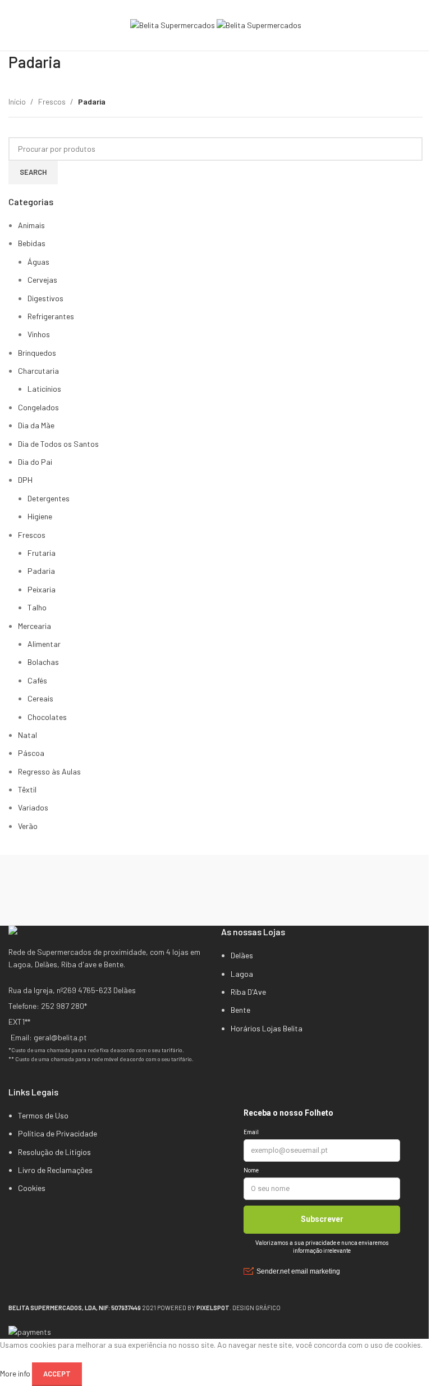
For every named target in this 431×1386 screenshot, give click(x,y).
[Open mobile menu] (13, 25)
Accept (57, 1373)
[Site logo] (173, 24)
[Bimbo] (215, 901)
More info (16, 1373)
